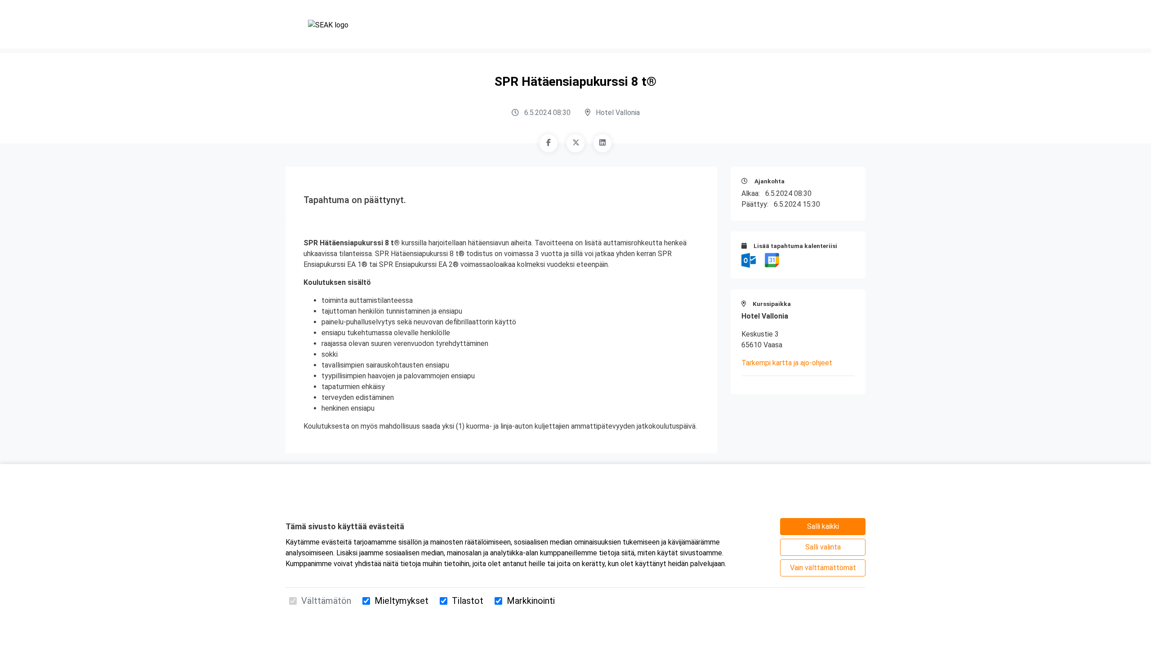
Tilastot (467, 600)
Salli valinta (823, 547)
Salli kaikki (823, 526)
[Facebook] (549, 143)
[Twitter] (575, 143)
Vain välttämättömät (823, 567)
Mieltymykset (401, 600)
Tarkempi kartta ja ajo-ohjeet (786, 363)
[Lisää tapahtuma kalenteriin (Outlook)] (749, 260)
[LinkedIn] (602, 143)
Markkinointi (531, 600)
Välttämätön (326, 600)
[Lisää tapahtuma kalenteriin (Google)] (772, 260)
